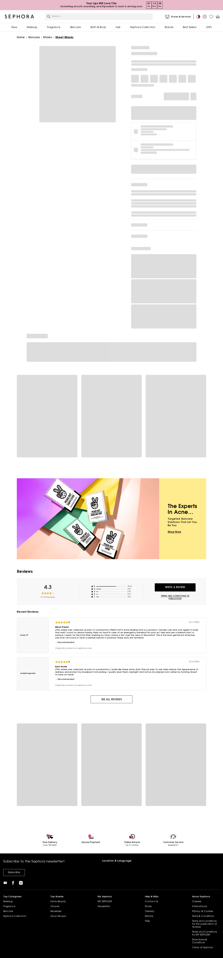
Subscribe (14, 872)
